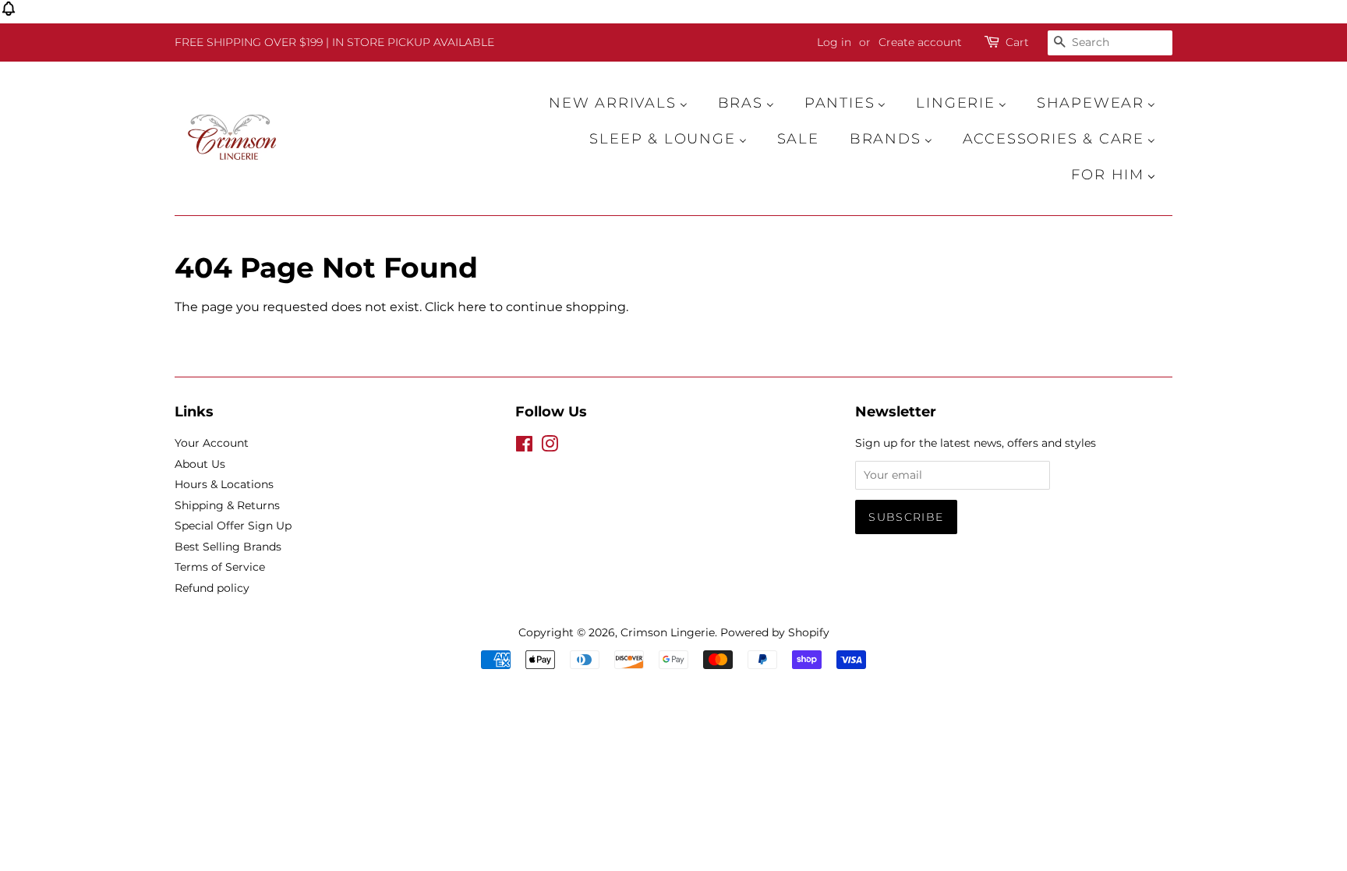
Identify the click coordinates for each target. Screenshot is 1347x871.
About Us (200, 464)
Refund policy (212, 588)
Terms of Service (220, 567)
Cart (1017, 42)
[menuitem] (626, 103)
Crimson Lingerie (667, 632)
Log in (834, 42)
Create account (920, 42)
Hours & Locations (224, 484)
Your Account (212, 443)
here (472, 306)
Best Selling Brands (228, 546)
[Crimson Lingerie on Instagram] (549, 447)
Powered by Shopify (774, 632)
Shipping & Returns (227, 505)
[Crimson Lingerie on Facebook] (524, 447)
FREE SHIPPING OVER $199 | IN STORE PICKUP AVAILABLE (334, 42)
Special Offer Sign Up (233, 525)
